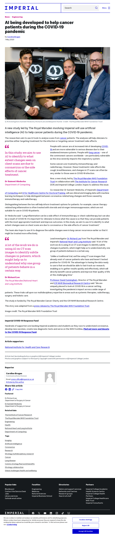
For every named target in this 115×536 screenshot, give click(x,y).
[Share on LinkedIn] (9, 389)
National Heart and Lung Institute (75, 241)
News (7, 17)
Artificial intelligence (13, 444)
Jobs (7, 494)
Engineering (17, 17)
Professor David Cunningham (63, 280)
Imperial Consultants (94, 503)
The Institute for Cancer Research (91, 181)
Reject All (85, 525)
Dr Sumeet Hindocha (13, 404)
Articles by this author (15, 382)
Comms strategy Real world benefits (20, 464)
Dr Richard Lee (74, 238)
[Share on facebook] (6, 389)
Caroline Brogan (13, 37)
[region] (57, 525)
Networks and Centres (68, 491)
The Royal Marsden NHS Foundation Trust (22, 418)
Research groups (66, 494)
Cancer (8, 457)
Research (9, 450)
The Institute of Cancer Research (18, 415)
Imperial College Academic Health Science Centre (97, 490)
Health (7, 425)
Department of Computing (16, 432)
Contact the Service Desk (15, 491)
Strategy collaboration (14, 467)
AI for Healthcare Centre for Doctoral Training (43, 193)
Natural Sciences (39, 494)
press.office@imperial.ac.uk (22, 379)
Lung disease (10, 460)
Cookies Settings (85, 520)
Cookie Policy (12, 524)
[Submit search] (96, 8)
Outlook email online (13, 498)
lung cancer (94, 152)
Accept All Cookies (86, 531)
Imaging (8, 440)
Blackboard (9, 489)
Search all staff (65, 496)
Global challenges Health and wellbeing (21, 471)
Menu (104, 8)
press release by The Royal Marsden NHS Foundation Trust (61, 306)
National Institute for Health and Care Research (27, 347)
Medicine (35, 491)
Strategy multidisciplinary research (19, 454)
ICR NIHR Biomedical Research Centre (72, 283)
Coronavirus (10, 447)
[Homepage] (33, 8)
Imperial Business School (42, 496)
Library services (11, 496)
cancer (63, 138)
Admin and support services (70, 489)
